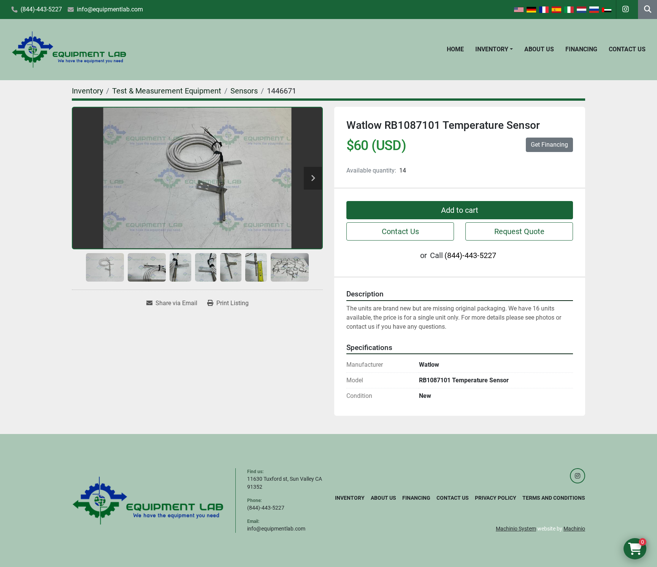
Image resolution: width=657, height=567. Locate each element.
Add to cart (459, 210)
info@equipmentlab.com (110, 9)
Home (455, 49)
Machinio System (516, 529)
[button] (494, 49)
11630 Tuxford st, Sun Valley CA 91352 (284, 483)
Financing (581, 49)
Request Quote (519, 231)
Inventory (491, 49)
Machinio (574, 529)
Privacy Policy (495, 498)
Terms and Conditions (553, 498)
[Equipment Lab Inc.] (148, 500)
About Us (539, 49)
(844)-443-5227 (41, 9)
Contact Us (627, 49)
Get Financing (549, 144)
